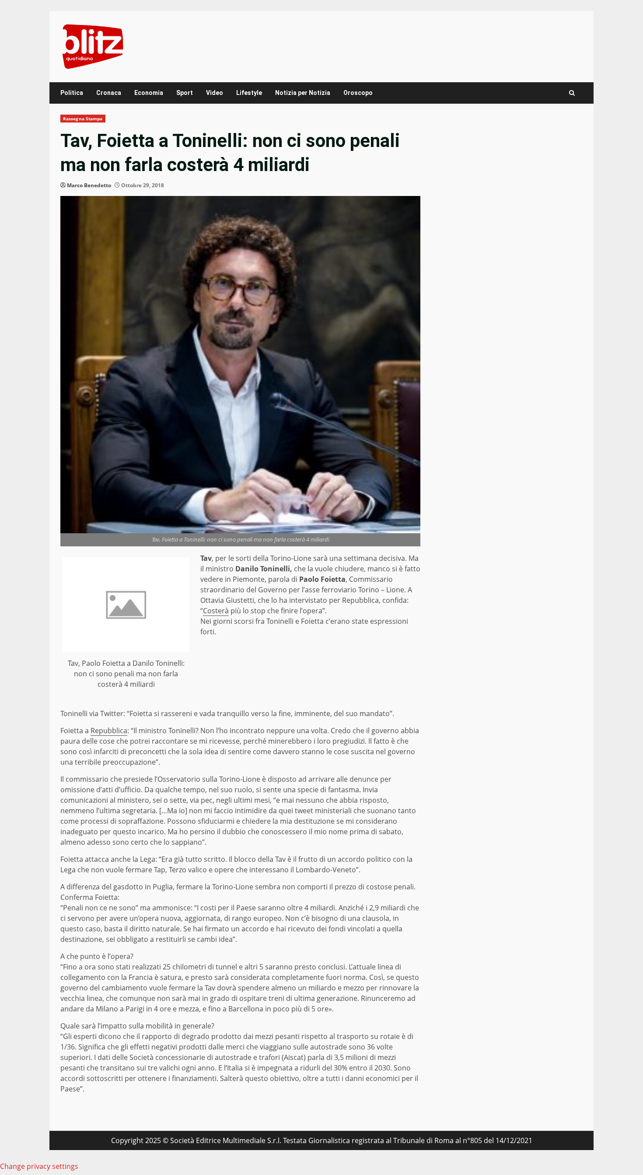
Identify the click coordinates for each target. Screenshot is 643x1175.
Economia (148, 92)
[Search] (572, 92)
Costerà (216, 610)
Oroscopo (358, 92)
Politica (71, 92)
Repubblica (109, 730)
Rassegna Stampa (83, 118)
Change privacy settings (39, 1166)
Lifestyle (249, 92)
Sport (184, 92)
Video (214, 92)
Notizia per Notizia (302, 92)
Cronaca (108, 92)
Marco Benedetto (89, 185)
